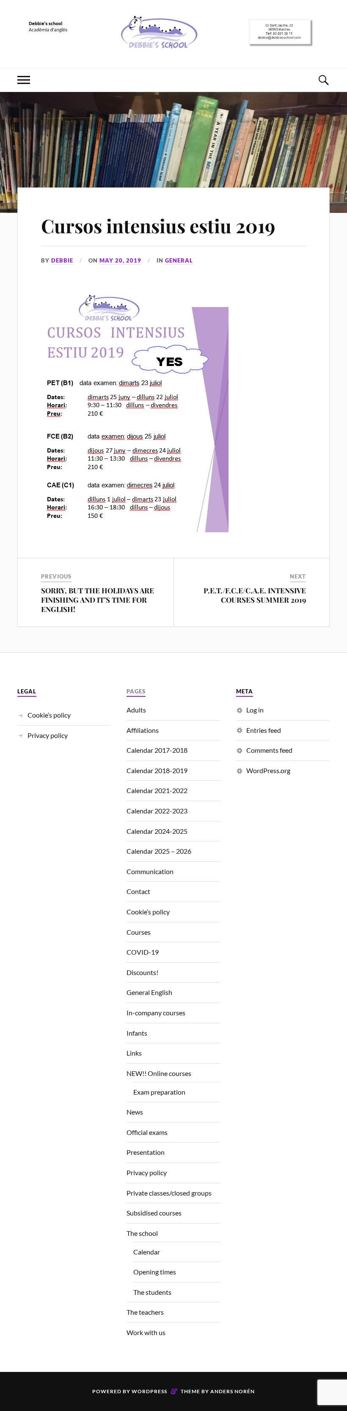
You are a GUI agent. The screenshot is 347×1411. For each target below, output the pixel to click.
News (135, 1112)
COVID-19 (143, 952)
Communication (150, 871)
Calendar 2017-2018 (157, 750)
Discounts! (142, 972)
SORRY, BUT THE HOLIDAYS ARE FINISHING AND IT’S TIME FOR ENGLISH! (97, 600)
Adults (136, 710)
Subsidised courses (154, 1213)
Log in (255, 710)
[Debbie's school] (173, 42)
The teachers (145, 1312)
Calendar (146, 1252)
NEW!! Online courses (159, 1073)
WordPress (149, 1391)
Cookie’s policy (49, 715)
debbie (62, 260)
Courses (139, 932)
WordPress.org (268, 770)
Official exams (147, 1132)
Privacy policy (48, 735)
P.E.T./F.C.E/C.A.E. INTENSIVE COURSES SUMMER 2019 (255, 595)
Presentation (146, 1152)
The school (142, 1233)
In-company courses (156, 1013)
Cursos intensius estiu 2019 (158, 225)
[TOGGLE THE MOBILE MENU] (23, 80)
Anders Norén (232, 1391)
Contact (138, 891)
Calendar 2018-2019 (157, 770)
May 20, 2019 (120, 260)
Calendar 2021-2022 (157, 790)
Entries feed (263, 730)
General (179, 260)
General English (149, 992)
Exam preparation (159, 1092)
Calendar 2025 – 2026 (159, 851)
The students (152, 1292)
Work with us (146, 1332)
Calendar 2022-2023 (157, 811)
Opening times (154, 1272)
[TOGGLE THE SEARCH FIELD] (323, 80)
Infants (137, 1033)
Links (134, 1053)
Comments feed (269, 750)
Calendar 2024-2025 (157, 831)
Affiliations (143, 730)
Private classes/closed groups (169, 1193)
